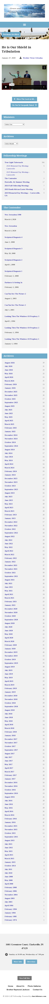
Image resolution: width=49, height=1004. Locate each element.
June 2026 (9, 370)
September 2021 (11, 576)
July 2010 (8, 873)
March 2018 (9, 728)
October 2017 (10, 746)
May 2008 (8, 880)
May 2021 (8, 591)
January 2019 (10, 692)
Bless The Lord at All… (25, 99)
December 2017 (11, 739)
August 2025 (10, 406)
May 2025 (8, 417)
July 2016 (8, 801)
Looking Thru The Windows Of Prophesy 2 (22, 328)
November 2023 (11, 482)
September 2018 (11, 706)
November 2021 (11, 569)
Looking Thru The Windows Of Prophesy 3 (22, 316)
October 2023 (10, 486)
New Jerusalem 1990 (13, 215)
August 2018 (10, 710)
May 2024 (8, 460)
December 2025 (11, 392)
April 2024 (9, 464)
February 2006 (11, 891)
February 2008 (11, 887)
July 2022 (8, 540)
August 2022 (10, 536)
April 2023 (9, 507)
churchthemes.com (39, 996)
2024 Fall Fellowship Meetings (17, 186)
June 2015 (9, 848)
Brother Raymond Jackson (18, 990)
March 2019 (9, 685)
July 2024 (8, 453)
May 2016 (8, 808)
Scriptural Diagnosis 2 (13, 260)
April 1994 (9, 905)
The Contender (11, 178)
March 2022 (9, 554)
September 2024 (11, 446)
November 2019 (11, 656)
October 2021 (10, 573)
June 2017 (9, 761)
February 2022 (11, 558)
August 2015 (10, 840)
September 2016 (11, 793)
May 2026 (8, 374)
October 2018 (10, 703)
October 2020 (10, 616)
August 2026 (10, 363)
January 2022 (10, 562)
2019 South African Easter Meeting (19, 189)
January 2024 (10, 475)
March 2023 (9, 511)
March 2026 (9, 381)
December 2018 (11, 696)
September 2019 (11, 663)
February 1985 (11, 916)
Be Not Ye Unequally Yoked (23, 105)
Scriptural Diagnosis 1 (13, 271)
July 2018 (8, 714)
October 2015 (10, 833)
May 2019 (8, 677)
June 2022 (9, 544)
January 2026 (10, 388)
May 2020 (8, 634)
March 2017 (9, 772)
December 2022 (11, 522)
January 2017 (10, 779)
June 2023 (9, 500)
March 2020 (9, 641)
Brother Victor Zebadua (33, 58)
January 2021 (10, 605)
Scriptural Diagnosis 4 (13, 237)
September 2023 (11, 489)
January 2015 (10, 862)
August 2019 (10, 667)
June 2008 (9, 877)
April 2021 (9, 594)
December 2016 (11, 782)
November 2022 (11, 526)
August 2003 (10, 898)
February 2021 (11, 601)
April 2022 (9, 551)
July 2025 (8, 410)
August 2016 (10, 797)
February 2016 (11, 819)
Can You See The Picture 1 (15, 305)
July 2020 (8, 627)
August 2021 (10, 580)
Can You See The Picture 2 (15, 294)
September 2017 (11, 750)
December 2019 (11, 652)
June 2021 (9, 587)
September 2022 (11, 533)
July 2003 (8, 902)
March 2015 (9, 858)
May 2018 (8, 721)
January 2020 (10, 649)
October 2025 (10, 399)
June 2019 (9, 674)
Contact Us (37, 990)
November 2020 (11, 612)
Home (10, 986)
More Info (18, 962)
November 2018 (11, 699)
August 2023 (10, 493)
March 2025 (9, 424)
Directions (31, 962)
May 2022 (8, 547)
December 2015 (11, 826)
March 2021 (9, 598)
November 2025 (11, 395)
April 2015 (9, 855)
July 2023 (8, 497)
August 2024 (10, 450)
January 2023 (10, 518)
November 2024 (11, 439)
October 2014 (10, 866)
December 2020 (11, 609)
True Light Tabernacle (14, 162)
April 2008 (9, 884)
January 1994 (10, 913)
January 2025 (10, 431)
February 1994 (11, 909)
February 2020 (11, 645)
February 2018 (11, 732)
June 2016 (9, 804)
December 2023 (11, 478)
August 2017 (10, 754)
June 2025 (9, 413)
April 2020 (9, 638)
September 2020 (11, 620)
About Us (20, 986)
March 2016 (9, 815)
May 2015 (8, 851)
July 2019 (8, 670)
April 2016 (9, 811)
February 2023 (11, 515)
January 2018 (10, 735)
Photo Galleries (34, 986)
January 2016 (10, 822)
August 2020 (10, 623)
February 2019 (11, 688)
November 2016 (11, 786)
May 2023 (8, 504)
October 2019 (10, 659)
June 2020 (9, 630)
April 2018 (9, 725)
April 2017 (9, 768)
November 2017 (11, 743)
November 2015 (11, 829)
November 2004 (11, 895)
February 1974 (11, 920)
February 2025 (11, 428)
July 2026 (8, 366)
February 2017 (11, 775)
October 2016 (10, 790)
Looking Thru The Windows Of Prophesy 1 (22, 339)
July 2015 (8, 844)
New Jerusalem (11, 226)
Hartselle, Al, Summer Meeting (17, 182)
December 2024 (11, 435)
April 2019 (9, 681)
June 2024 (9, 457)
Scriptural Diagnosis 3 (13, 248)
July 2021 (8, 583)
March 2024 (9, 468)
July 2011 (8, 869)
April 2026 (9, 377)
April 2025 (9, 421)
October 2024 (10, 442)
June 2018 (9, 717)
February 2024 (11, 471)
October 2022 (10, 529)
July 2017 (8, 757)
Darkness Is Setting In (13, 282)
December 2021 (11, 565)
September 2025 (11, 402)
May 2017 (8, 764)
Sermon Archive (11, 34)
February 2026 (11, 384)
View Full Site (24, 978)
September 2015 (11, 837)
